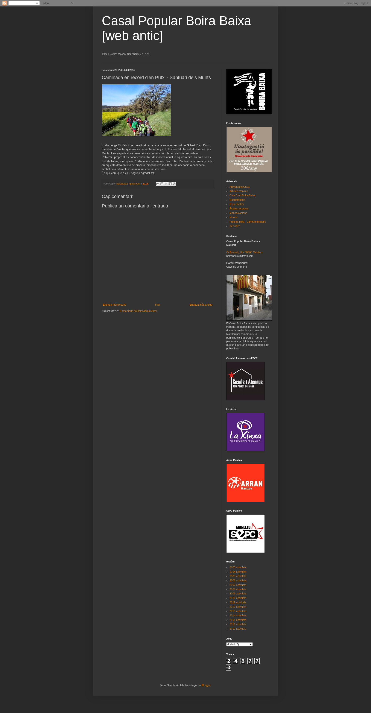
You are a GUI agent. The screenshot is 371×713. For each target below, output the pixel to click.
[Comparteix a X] (166, 184)
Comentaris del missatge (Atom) (138, 310)
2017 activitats (238, 628)
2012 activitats (238, 606)
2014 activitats (238, 615)
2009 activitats (238, 593)
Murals (233, 217)
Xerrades (235, 226)
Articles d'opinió (239, 191)
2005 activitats (238, 576)
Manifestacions (238, 213)
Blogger (206, 685)
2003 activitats (238, 567)
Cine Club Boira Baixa (242, 195)
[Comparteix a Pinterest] (174, 184)
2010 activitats (238, 598)
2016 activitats (238, 624)
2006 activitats (238, 580)
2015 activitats (238, 620)
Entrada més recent (114, 304)
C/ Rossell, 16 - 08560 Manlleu (244, 252)
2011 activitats (238, 602)
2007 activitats (238, 585)
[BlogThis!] (162, 184)
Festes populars (239, 208)
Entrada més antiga (201, 304)
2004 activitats (238, 571)
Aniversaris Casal (240, 186)
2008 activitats (238, 589)
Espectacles (237, 204)
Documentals (237, 199)
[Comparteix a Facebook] (170, 184)
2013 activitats (238, 611)
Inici (157, 304)
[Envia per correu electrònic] (158, 184)
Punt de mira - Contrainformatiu (248, 221)
